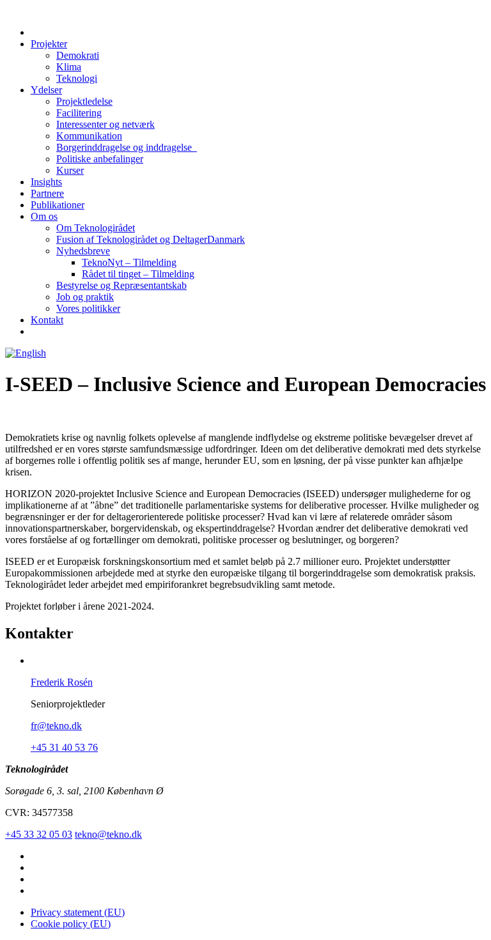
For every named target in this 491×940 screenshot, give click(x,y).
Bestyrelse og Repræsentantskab (121, 285)
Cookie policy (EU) (71, 923)
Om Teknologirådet (95, 227)
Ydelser (46, 89)
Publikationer (57, 204)
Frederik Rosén (62, 682)
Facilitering (79, 112)
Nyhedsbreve (83, 250)
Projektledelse (84, 101)
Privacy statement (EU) (78, 912)
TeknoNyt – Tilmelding (129, 262)
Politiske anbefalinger (99, 158)
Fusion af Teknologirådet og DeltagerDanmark (150, 239)
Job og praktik (85, 296)
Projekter (49, 43)
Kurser (70, 170)
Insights (46, 181)
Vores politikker (88, 308)
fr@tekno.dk (56, 725)
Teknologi (76, 78)
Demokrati (77, 55)
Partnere (47, 193)
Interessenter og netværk (105, 124)
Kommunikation (89, 135)
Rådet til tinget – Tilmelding (138, 273)
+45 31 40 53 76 (64, 747)
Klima (68, 66)
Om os (44, 216)
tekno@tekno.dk (108, 834)
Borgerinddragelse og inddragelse (126, 147)
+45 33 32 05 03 (38, 834)
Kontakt (47, 319)
